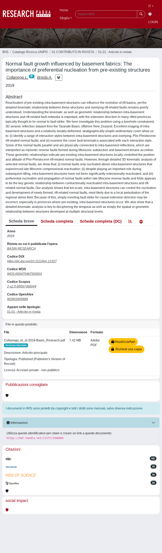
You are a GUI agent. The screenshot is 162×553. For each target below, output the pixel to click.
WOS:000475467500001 (24, 274)
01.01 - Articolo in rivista (115, 52)
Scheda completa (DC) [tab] (101, 221)
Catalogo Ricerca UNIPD (30, 52)
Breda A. (44, 77)
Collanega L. (17, 77)
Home (64, 10)
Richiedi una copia (128, 349)
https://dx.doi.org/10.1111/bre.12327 (32, 261)
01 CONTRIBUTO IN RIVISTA (73, 52)
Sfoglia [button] (65, 18)
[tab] (130, 221)
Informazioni (19, 422)
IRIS (5, 52)
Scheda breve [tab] (21, 221)
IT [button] (149, 6)
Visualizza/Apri (124, 341)
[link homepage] (28, 14)
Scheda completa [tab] (57, 221)
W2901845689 (17, 299)
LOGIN (153, 22)
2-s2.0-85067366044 (21, 286)
